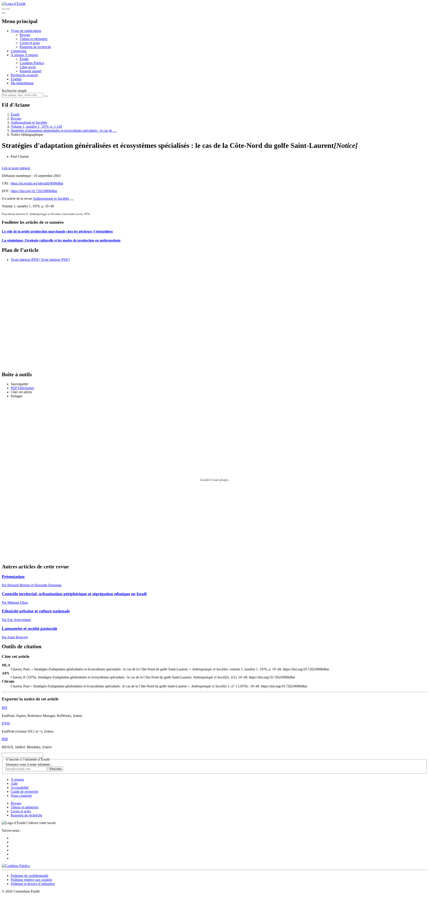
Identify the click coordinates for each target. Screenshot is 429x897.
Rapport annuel (30, 71)
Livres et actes (30, 43)
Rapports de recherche (35, 47)
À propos (31, 55)
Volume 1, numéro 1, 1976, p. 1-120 (36, 126)
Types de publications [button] (26, 31)
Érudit (24, 59)
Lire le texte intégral (16, 168)
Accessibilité (20, 787)
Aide (14, 783)
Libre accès (28, 67)
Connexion (18, 51)
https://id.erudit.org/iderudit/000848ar (37, 183)
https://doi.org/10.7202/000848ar (34, 191)
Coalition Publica (32, 63)
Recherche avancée (24, 75)
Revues (25, 35)
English (16, 79)
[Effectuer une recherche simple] (3, 9)
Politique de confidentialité (29, 876)
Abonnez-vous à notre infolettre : (28, 764)
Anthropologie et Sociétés (29, 122)
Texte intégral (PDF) (25, 259)
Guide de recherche (24, 791)
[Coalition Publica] (16, 866)
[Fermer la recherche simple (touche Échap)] (8, 9)
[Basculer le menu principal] (3, 13)
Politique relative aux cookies (31, 880)
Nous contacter (21, 795)
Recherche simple (14, 91)
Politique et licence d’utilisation (33, 884)
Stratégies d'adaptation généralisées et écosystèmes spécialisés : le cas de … (64, 130)
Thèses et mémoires (33, 39)
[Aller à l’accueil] (13, 4)
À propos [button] (18, 55)
